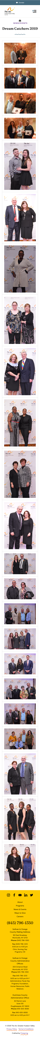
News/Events (20, 23)
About (20, 902)
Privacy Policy (12, 1029)
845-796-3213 (21, 976)
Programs (20, 905)
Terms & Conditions (25, 1029)
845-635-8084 (23, 1009)
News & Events (20, 909)
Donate (21, 3)
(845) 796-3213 (22, 944)
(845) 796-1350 (20, 923)
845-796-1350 (23, 972)
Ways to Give (20, 913)
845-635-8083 (22, 1012)
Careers (20, 916)
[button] (34, 11)
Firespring (24, 1033)
